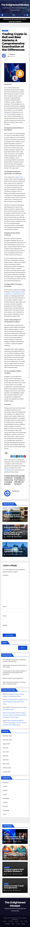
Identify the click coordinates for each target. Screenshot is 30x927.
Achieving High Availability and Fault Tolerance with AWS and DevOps (19, 480)
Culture (5, 786)
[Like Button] (6, 453)
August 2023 (6, 743)
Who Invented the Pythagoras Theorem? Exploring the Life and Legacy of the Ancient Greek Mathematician (14, 723)
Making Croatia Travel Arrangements (13, 678)
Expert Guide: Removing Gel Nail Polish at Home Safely (15, 855)
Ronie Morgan (17, 519)
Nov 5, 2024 (8, 841)
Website (5, 625)
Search (4, 642)
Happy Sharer (18, 874)
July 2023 (5, 747)
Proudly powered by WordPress (10, 917)
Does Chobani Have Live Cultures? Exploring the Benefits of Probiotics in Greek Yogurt (14, 715)
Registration (7, 470)
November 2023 (7, 740)
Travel (4, 814)
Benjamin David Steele (9, 712)
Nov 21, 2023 (8, 857)
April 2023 (6, 759)
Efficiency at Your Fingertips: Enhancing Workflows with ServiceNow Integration (14, 517)
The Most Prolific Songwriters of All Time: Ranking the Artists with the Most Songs (15, 702)
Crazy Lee (12, 54)
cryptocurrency (19, 177)
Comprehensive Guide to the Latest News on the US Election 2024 (14, 839)
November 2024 (7, 736)
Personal (5, 806)
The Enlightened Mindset (15, 4)
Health (4, 794)
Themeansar (14, 919)
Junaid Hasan (17, 536)
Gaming (5, 790)
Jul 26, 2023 (8, 890)
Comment (6, 575)
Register (23, 923)
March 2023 (6, 763)
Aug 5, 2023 (8, 874)
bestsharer (18, 841)
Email (5, 616)
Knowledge (6, 798)
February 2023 (7, 767)
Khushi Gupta (18, 554)
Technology (5, 30)
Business (5, 782)
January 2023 (6, 771)
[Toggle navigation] (14, 15)
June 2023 (6, 751)
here (5, 114)
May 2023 (5, 755)
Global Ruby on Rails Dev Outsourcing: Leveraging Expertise (9, 480)
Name (5, 606)
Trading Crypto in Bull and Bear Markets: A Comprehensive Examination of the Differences (14, 672)
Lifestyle (5, 802)
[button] (24, 15)
